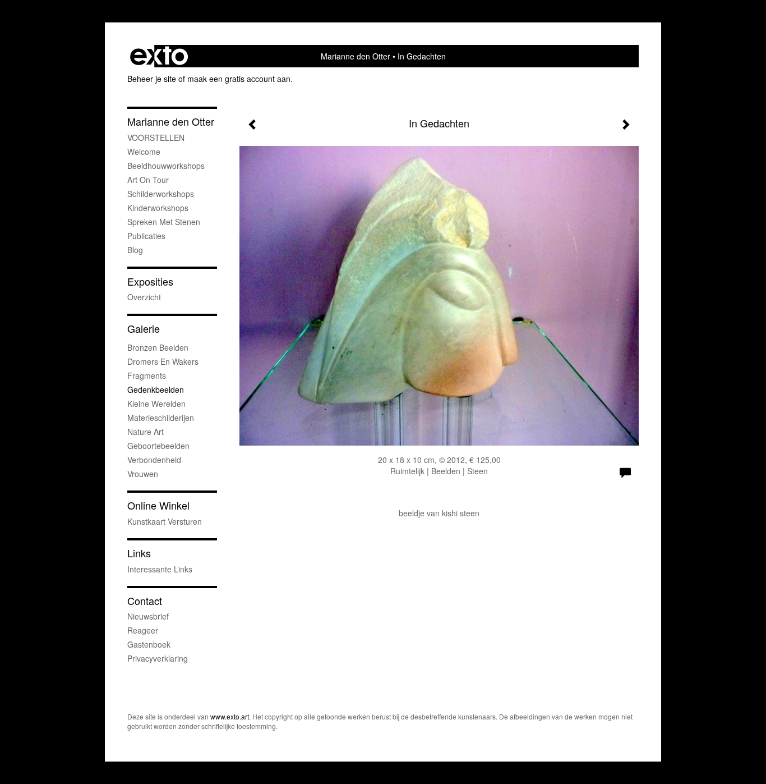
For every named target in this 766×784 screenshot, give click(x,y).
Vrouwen (142, 473)
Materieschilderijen (160, 417)
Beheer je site (151, 78)
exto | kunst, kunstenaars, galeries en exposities (159, 56)
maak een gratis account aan (238, 78)
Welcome (143, 151)
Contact (144, 601)
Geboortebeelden (158, 445)
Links (139, 553)
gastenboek (148, 644)
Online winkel (158, 505)
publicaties (146, 235)
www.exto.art (229, 716)
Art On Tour (148, 179)
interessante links (159, 569)
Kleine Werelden (156, 403)
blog (135, 249)
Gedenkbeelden (155, 389)
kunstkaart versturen (164, 521)
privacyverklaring (157, 658)
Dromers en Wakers (163, 361)
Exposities (150, 281)
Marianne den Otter (355, 56)
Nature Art (145, 431)
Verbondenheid (154, 459)
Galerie (143, 329)
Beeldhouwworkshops (166, 165)
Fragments (146, 375)
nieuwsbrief (148, 616)
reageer (142, 630)
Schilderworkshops (160, 193)
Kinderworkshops (157, 207)
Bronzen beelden (157, 347)
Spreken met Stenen (163, 221)
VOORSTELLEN (155, 137)
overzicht (144, 296)
